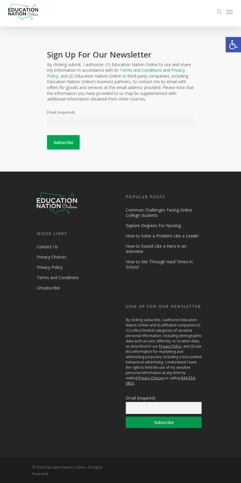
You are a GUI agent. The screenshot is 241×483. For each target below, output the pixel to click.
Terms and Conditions (141, 70)
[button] (233, 44)
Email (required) (61, 112)
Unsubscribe (48, 288)
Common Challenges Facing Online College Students (159, 212)
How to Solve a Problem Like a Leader (162, 236)
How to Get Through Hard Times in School (159, 264)
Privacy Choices (51, 257)
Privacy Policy (50, 267)
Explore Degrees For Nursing (153, 225)
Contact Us (47, 246)
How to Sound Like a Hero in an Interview (156, 248)
